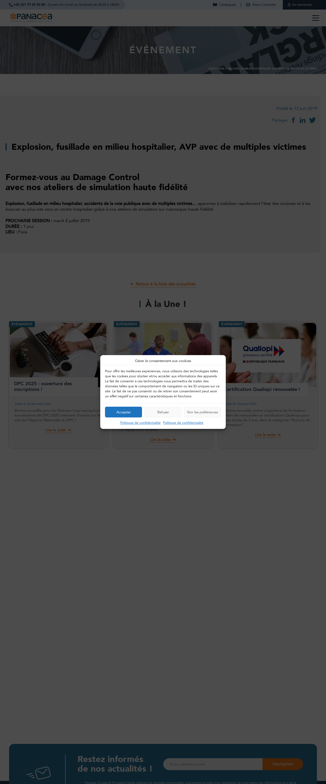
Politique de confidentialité (140, 423)
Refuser (163, 412)
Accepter (123, 412)
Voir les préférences (202, 412)
